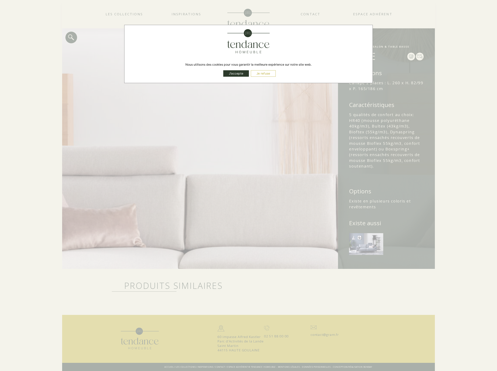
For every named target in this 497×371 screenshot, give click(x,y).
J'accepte (236, 73)
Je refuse (263, 73)
